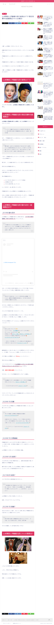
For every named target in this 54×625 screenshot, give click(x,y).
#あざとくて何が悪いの (25, 334)
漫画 (40, 150)
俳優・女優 (4, 13)
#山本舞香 (15, 330)
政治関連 (41, 144)
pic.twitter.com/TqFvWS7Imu (12, 337)
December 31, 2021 (22, 343)
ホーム (4, 4)
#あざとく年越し (15, 334)
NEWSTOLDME (27, 6)
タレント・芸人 (42, 137)
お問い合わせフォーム (17, 623)
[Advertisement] (18, 35)
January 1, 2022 (22, 385)
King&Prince (42, 130)
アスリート (41, 134)
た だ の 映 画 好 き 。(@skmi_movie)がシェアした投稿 (17, 283)
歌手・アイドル (42, 147)
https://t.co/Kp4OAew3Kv (11, 415)
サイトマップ (12, 4)
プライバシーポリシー (7, 623)
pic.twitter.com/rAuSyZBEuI (22, 422)
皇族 (40, 154)
